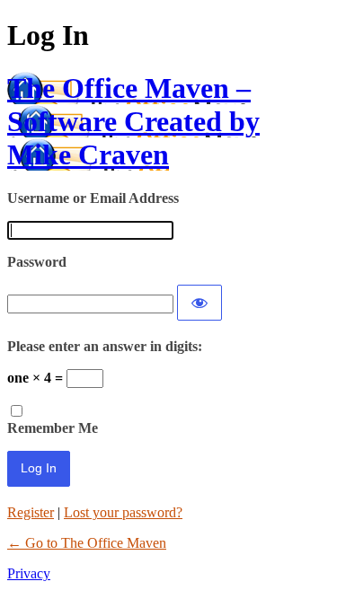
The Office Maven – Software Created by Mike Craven (133, 121)
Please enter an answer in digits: (104, 346)
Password (37, 261)
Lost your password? (123, 512)
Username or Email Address (93, 198)
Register (30, 512)
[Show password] (199, 303)
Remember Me (52, 428)
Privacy (28, 573)
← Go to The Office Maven (86, 543)
